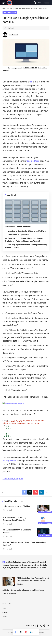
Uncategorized (10, 12)
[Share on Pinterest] (26, 632)
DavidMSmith (13, 35)
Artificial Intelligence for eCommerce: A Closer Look (23, 590)
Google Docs (32, 161)
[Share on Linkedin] (31, 632)
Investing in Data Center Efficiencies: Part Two (27, 231)
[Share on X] (20, 632)
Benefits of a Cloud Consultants (18, 226)
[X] (41, 626)
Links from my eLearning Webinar (16, 506)
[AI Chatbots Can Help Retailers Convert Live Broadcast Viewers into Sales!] (9, 581)
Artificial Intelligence (9, 593)
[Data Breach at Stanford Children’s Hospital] (43, 532)
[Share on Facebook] (15, 632)
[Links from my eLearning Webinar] (43, 508)
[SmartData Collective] (9, 2)
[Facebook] (37, 626)
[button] (5, 2)
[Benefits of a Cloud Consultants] (26, 211)
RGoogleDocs (9, 460)
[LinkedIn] (47, 626)
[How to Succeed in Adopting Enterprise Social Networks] (43, 520)
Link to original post (13, 478)
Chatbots (20, 584)
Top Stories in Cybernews (18, 235)
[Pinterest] (44, 626)
